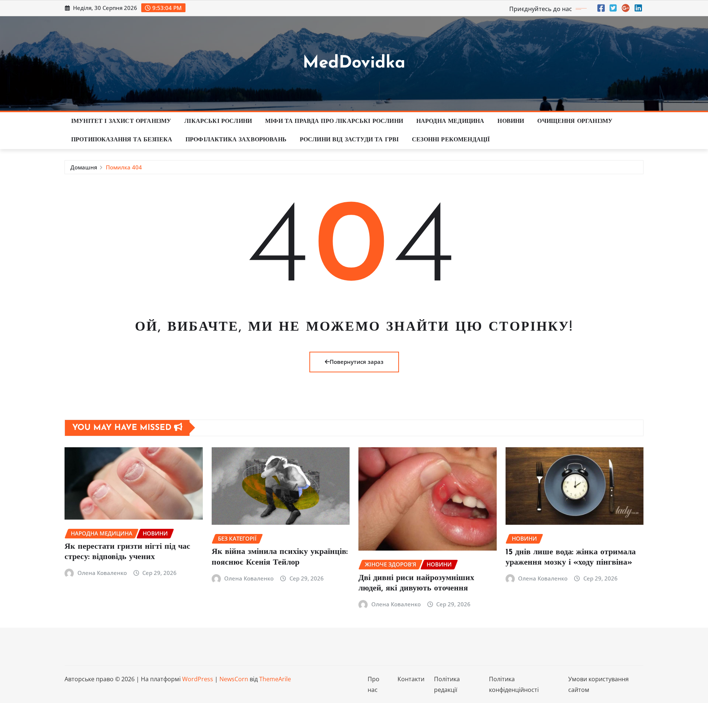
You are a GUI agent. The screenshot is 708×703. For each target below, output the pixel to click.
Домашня (83, 167)
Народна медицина (450, 121)
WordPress (197, 679)
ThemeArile (275, 679)
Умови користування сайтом (598, 684)
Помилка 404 (124, 167)
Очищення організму (574, 121)
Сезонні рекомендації (451, 140)
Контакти (411, 679)
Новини (510, 121)
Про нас (373, 684)
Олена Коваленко (102, 572)
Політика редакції (447, 684)
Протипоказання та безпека (121, 140)
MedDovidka (354, 63)
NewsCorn (233, 679)
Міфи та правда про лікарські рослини (334, 121)
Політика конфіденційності (514, 684)
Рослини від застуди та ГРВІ (349, 140)
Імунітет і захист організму (121, 121)
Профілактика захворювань (236, 140)
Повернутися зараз (357, 361)
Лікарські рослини (218, 121)
